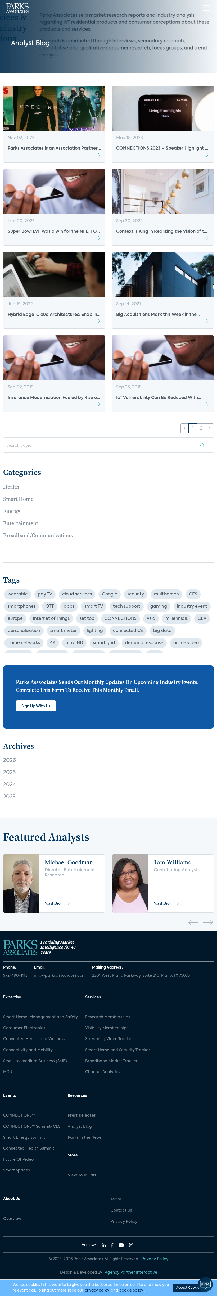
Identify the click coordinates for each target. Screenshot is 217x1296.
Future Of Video (18, 1159)
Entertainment (20, 523)
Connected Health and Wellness (34, 1039)
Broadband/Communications (38, 535)
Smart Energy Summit (24, 1138)
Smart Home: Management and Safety (40, 1017)
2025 (9, 772)
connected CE (128, 631)
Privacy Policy (124, 1221)
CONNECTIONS (121, 619)
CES (193, 594)
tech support (126, 606)
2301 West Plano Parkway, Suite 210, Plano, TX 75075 (141, 976)
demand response (144, 643)
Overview (12, 1219)
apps (69, 606)
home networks (24, 643)
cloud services (77, 594)
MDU (7, 1072)
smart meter (63, 631)
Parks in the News (85, 1138)
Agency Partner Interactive (131, 1272)
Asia (151, 619)
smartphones (21, 606)
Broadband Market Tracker (111, 1061)
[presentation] (193, 923)
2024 (9, 785)
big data (162, 631)
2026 (9, 760)
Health (11, 486)
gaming (158, 606)
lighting (95, 631)
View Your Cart (82, 1175)
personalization (24, 631)
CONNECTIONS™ (19, 1115)
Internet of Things (51, 619)
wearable (18, 594)
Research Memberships (107, 1017)
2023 (9, 797)
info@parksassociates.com (60, 976)
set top (87, 619)
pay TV (45, 594)
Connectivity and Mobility (28, 1050)
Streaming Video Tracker (109, 1039)
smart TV (93, 606)
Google (109, 594)
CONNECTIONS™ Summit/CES (31, 1126)
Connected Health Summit (28, 1148)
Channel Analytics (102, 1072)
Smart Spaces (16, 1170)
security (135, 594)
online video (186, 643)
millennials (176, 619)
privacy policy (97, 1290)
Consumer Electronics (24, 1028)
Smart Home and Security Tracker (117, 1050)
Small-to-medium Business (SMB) (35, 1061)
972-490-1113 (15, 976)
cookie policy (131, 1290)
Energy (11, 511)
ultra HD (74, 643)
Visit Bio (53, 903)
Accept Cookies (188, 1287)
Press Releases (82, 1115)
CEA (202, 619)
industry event (192, 606)
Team (116, 1199)
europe (15, 619)
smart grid (104, 643)
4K (53, 643)
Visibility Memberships (106, 1028)
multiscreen (166, 594)
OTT (50, 606)
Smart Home (18, 499)
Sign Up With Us (35, 706)
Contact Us (121, 1210)
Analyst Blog (80, 1126)
